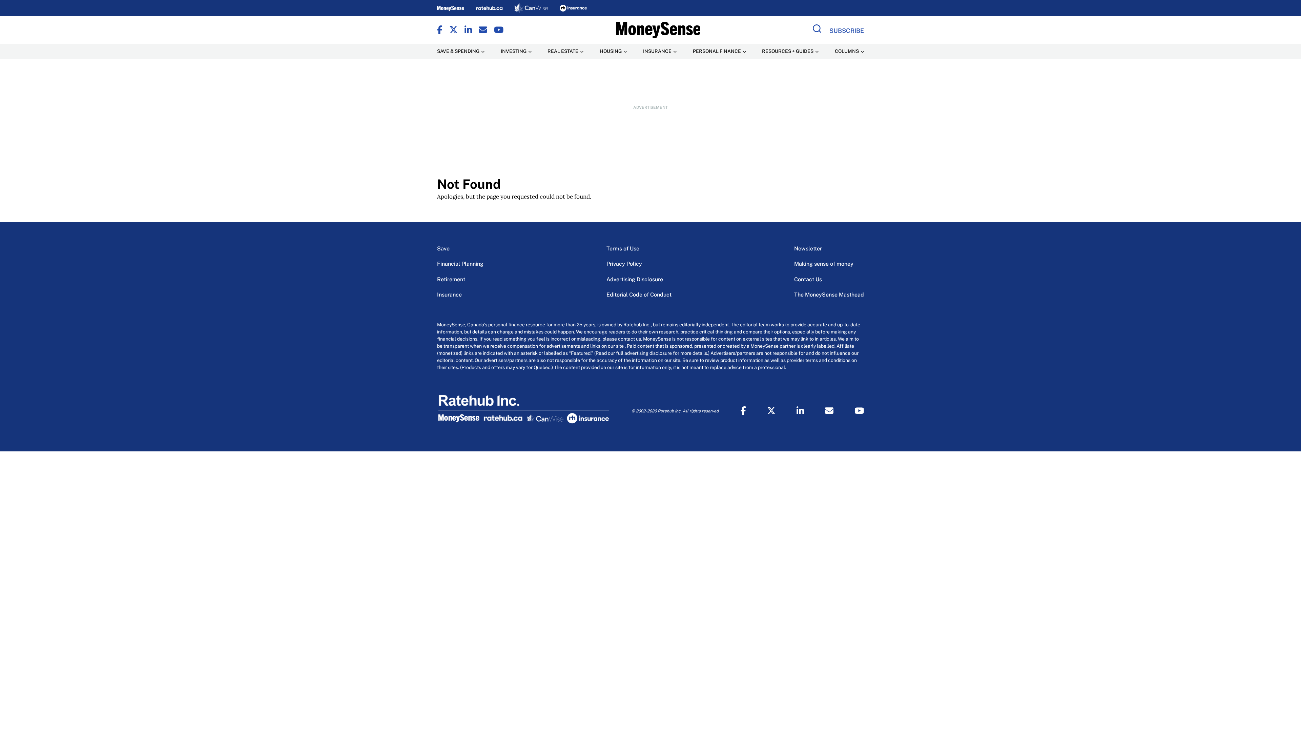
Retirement (451, 279)
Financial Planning (460, 264)
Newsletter (808, 248)
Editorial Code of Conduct (639, 294)
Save (443, 248)
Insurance (449, 294)
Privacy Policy (624, 264)
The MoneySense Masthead (829, 294)
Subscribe (846, 30)
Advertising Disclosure (634, 279)
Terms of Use (622, 248)
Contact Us (808, 279)
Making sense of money (823, 264)
